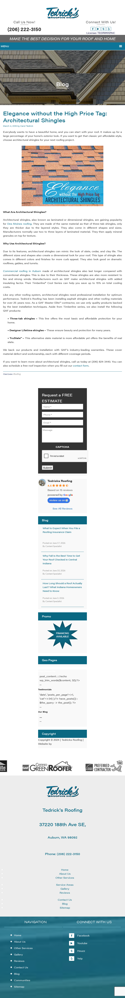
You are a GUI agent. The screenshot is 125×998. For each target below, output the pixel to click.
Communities (22, 980)
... (41, 717)
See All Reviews (62, 508)
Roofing (17, 374)
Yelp (79, 958)
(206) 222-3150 (24, 29)
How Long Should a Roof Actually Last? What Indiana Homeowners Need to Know (62, 587)
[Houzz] (103, 29)
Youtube (82, 943)
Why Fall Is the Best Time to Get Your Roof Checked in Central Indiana (61, 559)
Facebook (83, 935)
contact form (81, 365)
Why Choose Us (46, 671)
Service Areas (64, 884)
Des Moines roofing (19, 223)
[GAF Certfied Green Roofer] (42, 771)
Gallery (65, 888)
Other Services (64, 877)
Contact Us (65, 899)
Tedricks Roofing (60, 481)
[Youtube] (98, 29)
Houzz (81, 951)
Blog (65, 903)
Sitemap (65, 907)
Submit (47, 467)
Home (64, 869)
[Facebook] (93, 29)
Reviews (65, 892)
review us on (57, 500)
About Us (65, 873)
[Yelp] (109, 29)
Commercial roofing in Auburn (22, 271)
